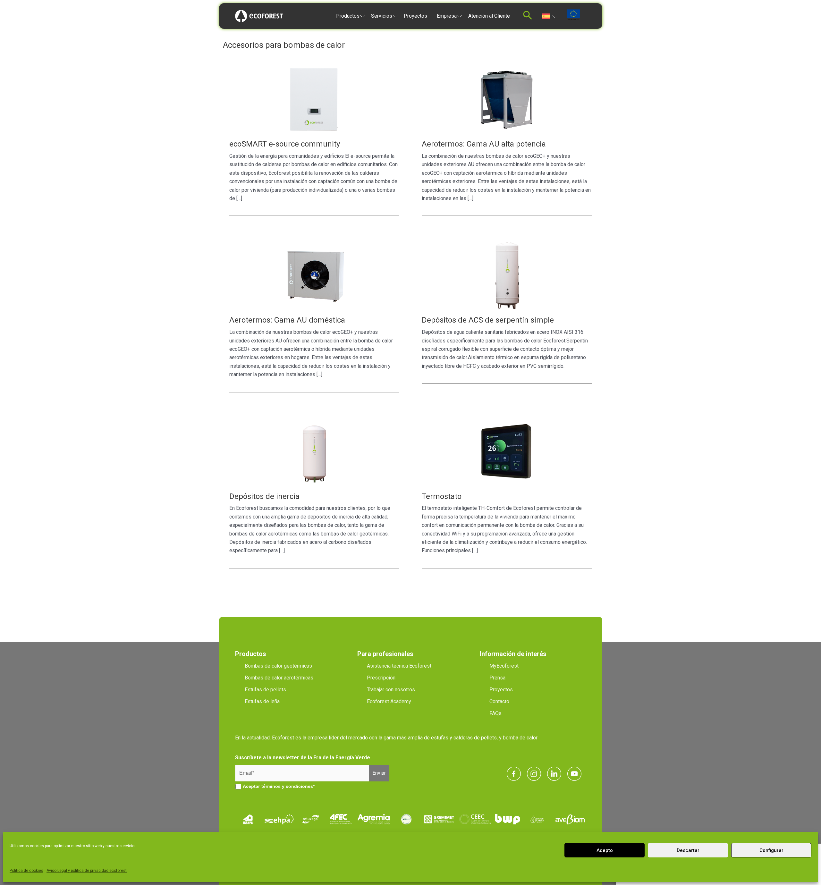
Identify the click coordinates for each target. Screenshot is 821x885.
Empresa (447, 16)
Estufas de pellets (265, 690)
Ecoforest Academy (389, 701)
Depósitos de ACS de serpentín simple (488, 320)
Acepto (605, 850)
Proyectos (415, 16)
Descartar (688, 850)
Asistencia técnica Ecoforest (399, 666)
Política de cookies (26, 870)
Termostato (441, 496)
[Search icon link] (527, 17)
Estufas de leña (262, 701)
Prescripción (381, 678)
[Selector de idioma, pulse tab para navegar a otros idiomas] (549, 16)
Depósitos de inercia (264, 496)
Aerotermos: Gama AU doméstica (287, 320)
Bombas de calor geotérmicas (278, 666)
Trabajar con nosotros (391, 690)
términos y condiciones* (288, 786)
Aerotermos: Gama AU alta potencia (484, 143)
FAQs (495, 713)
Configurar (771, 850)
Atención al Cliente (489, 16)
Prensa (497, 678)
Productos (348, 16)
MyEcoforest (504, 666)
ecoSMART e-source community (284, 143)
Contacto (499, 701)
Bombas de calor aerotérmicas (279, 678)
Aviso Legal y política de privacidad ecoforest (87, 870)
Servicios (381, 16)
